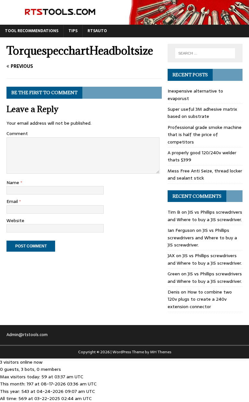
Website (15, 220)
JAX (171, 255)
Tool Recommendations (31, 31)
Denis (174, 291)
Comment (17, 133)
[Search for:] (205, 53)
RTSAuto (97, 31)
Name (13, 182)
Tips (72, 31)
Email (12, 201)
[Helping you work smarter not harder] (124, 21)
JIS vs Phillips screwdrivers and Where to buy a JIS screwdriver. (205, 215)
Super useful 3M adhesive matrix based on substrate (202, 113)
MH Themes (160, 352)
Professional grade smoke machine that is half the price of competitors (205, 134)
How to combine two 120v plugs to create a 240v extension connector (200, 299)
